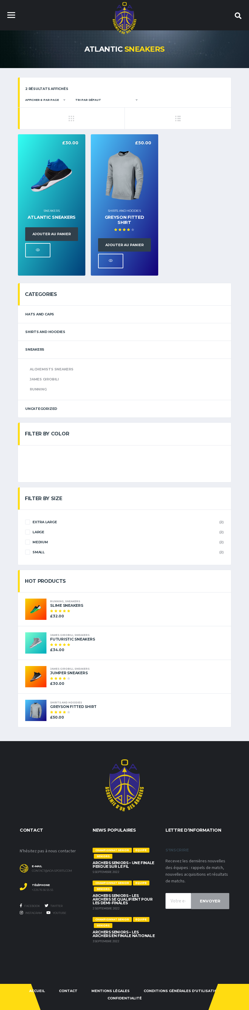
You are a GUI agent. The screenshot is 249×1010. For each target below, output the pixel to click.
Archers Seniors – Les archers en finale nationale (124, 934)
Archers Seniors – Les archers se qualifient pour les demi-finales (123, 899)
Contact (68, 991)
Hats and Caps (39, 314)
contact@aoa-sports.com (52, 870)
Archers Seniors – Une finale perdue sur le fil (123, 865)
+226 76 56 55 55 (42, 889)
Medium (40, 542)
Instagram (33, 913)
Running (38, 389)
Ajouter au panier (51, 234)
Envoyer (210, 900)
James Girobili (44, 379)
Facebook (32, 906)
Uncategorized (41, 409)
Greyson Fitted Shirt (124, 220)
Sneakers (51, 211)
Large (38, 532)
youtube (59, 913)
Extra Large (44, 522)
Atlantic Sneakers (52, 217)
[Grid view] (71, 118)
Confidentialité (124, 998)
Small (38, 552)
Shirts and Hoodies (124, 211)
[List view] (177, 118)
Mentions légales (110, 991)
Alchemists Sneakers (51, 369)
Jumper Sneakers (68, 673)
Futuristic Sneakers (72, 639)
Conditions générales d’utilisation (182, 991)
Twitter (56, 906)
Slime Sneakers (66, 605)
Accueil (37, 991)
